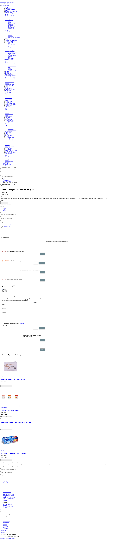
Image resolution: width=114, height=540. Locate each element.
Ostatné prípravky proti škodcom (14, 37)
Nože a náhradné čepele (9, 102)
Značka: (2, 226)
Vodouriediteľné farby (9, 93)
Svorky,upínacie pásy (9, 107)
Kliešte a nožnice (8, 99)
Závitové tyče (7, 144)
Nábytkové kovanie (9, 59)
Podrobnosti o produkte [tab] (7, 224)
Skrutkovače (7, 106)
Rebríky (6, 118)
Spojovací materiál (7, 131)
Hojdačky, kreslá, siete (9, 85)
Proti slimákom (10, 36)
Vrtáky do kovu (10, 129)
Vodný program (9, 20)
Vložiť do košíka (6, 416)
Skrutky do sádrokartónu (12, 140)
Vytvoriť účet (5, 507)
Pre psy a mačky (8, 76)
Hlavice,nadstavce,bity (9, 97)
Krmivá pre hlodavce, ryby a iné (11, 78)
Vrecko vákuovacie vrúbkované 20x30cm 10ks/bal (15, 422)
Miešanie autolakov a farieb (8, 164)
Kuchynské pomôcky (12, 53)
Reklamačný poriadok (7, 493)
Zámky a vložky (11, 121)
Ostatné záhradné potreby (10, 9)
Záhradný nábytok (6, 163)
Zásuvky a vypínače (9, 161)
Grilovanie (7, 83)
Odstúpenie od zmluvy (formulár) (9, 497)
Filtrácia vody (7, 147)
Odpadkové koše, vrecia (9, 60)
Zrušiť (35, 327)
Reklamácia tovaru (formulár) (8, 498)
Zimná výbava (8, 73)
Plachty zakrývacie (8, 116)
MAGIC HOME (7, 226)
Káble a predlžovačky (9, 158)
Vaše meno (4, 308)
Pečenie (9, 54)
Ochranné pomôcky (9, 114)
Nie (36, 262)
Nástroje (5, 124)
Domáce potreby (9, 42)
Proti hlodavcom (11, 33)
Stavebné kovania (9, 120)
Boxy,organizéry (8, 95)
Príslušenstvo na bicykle (9, 84)
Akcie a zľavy (5, 481)
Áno (42, 262)
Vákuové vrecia (11, 46)
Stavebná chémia (8, 119)
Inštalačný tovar (8, 157)
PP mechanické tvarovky (9, 151)
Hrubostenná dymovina (12, 66)
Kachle (9, 67)
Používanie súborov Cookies (8, 495)
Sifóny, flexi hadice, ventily (10, 152)
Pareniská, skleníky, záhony (10, 15)
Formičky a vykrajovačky (12, 52)
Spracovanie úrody (8, 61)
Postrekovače (10, 25)
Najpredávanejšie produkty (8, 483)
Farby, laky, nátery (7, 88)
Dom (5, 38)
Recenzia (4, 312)
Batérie (6, 39)
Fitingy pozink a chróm (9, 154)
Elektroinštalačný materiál (8, 156)
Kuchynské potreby (9, 51)
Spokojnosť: (35, 302)
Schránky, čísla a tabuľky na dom (11, 40)
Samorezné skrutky (9, 137)
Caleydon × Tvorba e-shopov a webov (7, 538)
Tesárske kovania (8, 142)
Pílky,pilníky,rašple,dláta (9, 105)
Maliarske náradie (8, 111)
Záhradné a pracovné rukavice (11, 11)
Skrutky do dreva (11, 138)
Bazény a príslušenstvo (9, 82)
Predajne (4, 486)
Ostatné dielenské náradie (10, 103)
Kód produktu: (3, 227)
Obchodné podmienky (7, 492)
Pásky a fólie (7, 117)
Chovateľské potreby (8, 74)
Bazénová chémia (8, 80)
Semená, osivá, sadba (9, 13)
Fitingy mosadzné (8, 148)
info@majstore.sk (6, 522)
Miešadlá (7, 113)
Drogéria (9, 43)
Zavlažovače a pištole (12, 26)
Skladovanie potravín (12, 55)
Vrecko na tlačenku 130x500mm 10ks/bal (12, 379)
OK (42, 253)
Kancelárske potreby (9, 50)
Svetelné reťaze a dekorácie (10, 62)
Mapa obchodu (5, 484)
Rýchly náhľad (3, 376)
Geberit (6, 155)
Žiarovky (7, 162)
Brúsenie (7, 109)
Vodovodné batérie (8, 153)
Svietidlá (6, 160)
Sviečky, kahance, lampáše (10, 63)
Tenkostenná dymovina (12, 70)
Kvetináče (7, 10)
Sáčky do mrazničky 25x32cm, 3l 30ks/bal (13, 453)
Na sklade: (2, 228)
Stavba (5, 110)
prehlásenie (22, 323)
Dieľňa (5, 94)
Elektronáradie (8, 108)
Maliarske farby (8, 90)
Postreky (9, 32)
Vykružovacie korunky (12, 130)
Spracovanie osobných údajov (8, 494)
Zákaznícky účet (3, 500)
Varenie (9, 57)
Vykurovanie (8, 64)
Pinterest (4, 210)
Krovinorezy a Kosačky (9, 17)
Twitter (4, 209)
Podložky (7, 136)
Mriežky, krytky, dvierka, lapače (11, 150)
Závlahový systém (11, 28)
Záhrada (5, 7)
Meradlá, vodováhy (9, 101)
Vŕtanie (7, 128)
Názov (3, 304)
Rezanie (6, 126)
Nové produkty (6, 482)
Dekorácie (7, 16)
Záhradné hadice (11, 27)
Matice (6, 134)
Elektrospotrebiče (11, 58)
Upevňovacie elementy (9, 30)
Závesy (9, 122)
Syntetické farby (8, 92)
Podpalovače (10, 69)
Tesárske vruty (10, 141)
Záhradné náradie (8, 12)
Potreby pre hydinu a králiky (10, 77)
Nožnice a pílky (8, 19)
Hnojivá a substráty (8, 8)
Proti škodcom (9, 31)
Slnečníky (7, 86)
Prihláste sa (5, 505)
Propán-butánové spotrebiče (10, 104)
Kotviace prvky (8, 132)
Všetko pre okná (8, 71)
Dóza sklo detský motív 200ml (9, 410)
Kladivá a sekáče (8, 98)
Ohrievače (9, 68)
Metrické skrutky (8, 135)
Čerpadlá (9, 22)
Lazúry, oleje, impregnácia (10, 89)
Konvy (9, 21)
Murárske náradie (8, 123)
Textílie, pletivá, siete (9, 14)
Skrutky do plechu (11, 139)
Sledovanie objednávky (7, 504)
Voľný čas (6, 79)
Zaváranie (7, 72)
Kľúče (6, 100)
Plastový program (11, 24)
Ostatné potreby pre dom (9, 41)
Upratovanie (10, 45)
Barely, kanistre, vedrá (9, 29)
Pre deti (6, 87)
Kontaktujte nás (3, 0)
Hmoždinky (7, 145)
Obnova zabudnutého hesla (8, 506)
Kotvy (6, 133)
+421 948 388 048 (6, 521)
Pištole (6, 115)
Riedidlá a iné (7, 91)
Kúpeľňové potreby (11, 47)
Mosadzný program (11, 23)
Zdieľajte (4, 208)
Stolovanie (10, 56)
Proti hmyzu (10, 35)
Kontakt (4, 165)
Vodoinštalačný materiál (8, 146)
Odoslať (42, 328)
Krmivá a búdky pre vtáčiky (10, 75)
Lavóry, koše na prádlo (12, 44)
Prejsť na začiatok (3, 530)
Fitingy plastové (8, 149)
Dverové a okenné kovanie (10, 48)
